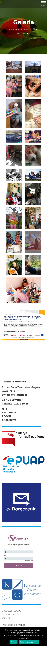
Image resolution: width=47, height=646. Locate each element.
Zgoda (13, 642)
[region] (23, 340)
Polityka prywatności (28, 642)
